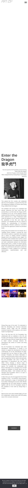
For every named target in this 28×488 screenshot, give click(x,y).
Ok (14, 485)
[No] (26, 483)
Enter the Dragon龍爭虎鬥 (9, 159)
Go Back (14, 428)
